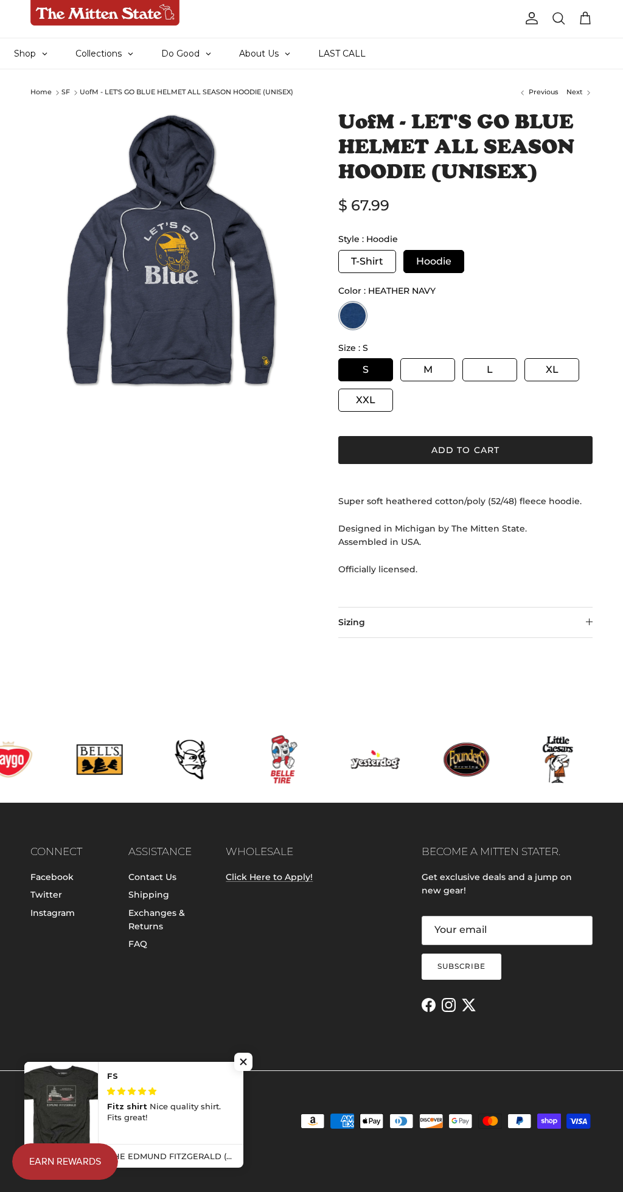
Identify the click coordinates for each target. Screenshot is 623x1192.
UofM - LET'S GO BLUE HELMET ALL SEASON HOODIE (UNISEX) (186, 92)
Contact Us (152, 876)
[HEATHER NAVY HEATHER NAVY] (352, 315)
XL (552, 369)
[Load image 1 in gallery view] (171, 249)
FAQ (137, 943)
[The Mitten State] (104, 13)
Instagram (52, 912)
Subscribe (461, 966)
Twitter (46, 894)
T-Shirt (367, 261)
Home (41, 92)
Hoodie (433, 261)
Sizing (351, 622)
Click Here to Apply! (269, 876)
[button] (243, 1062)
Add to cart (465, 450)
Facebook (52, 876)
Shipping (148, 894)
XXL (365, 400)
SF (65, 92)
